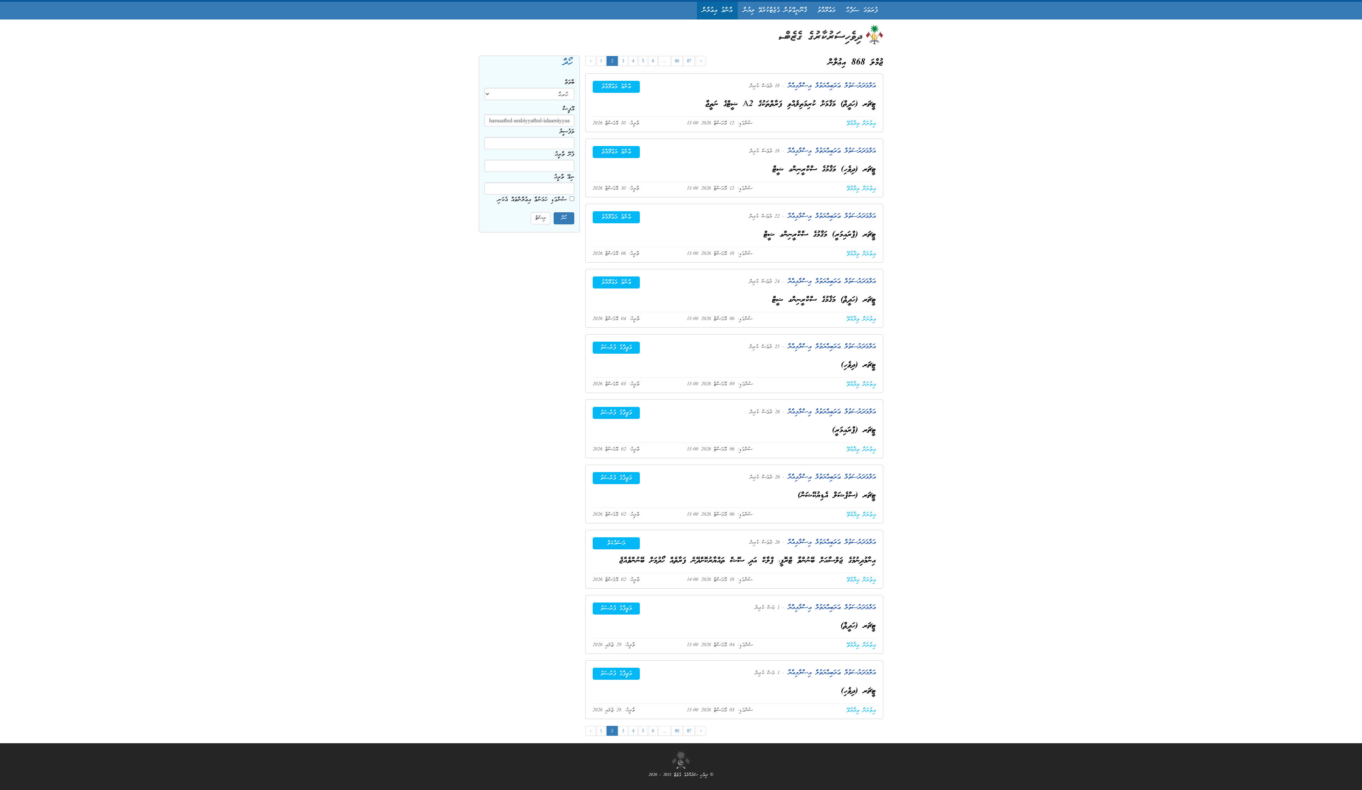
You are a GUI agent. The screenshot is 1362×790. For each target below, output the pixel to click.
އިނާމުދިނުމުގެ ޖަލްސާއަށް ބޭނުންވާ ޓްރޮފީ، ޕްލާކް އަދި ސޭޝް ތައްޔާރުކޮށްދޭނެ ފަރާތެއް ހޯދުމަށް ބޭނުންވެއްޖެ (747, 561)
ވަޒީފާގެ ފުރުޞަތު (616, 347)
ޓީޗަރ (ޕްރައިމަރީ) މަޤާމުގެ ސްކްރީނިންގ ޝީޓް (820, 235)
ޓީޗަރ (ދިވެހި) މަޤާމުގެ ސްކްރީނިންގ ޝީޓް (824, 169)
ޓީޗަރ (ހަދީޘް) (858, 626)
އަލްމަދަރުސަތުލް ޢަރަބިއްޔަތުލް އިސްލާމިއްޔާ (830, 86)
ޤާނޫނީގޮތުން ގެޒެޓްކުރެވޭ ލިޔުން (775, 10)
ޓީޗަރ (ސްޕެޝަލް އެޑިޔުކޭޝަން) (837, 495)
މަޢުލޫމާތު (826, 10)
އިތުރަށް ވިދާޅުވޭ (861, 123)
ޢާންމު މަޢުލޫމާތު (616, 87)
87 (689, 60)
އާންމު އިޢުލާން (717, 10)
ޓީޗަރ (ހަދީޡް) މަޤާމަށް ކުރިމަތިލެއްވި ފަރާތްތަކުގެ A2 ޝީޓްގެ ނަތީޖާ (790, 104)
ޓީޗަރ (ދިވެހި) (858, 365)
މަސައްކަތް (616, 543)
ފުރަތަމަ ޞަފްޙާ (862, 10)
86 (677, 60)
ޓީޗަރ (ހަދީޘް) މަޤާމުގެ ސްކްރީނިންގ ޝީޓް (824, 300)
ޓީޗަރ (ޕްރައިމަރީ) (854, 430)
